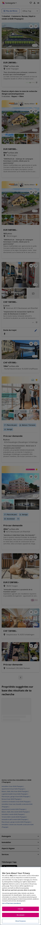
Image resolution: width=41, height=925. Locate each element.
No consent (20, 915)
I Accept (20, 909)
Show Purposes (20, 921)
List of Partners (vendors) (11, 903)
